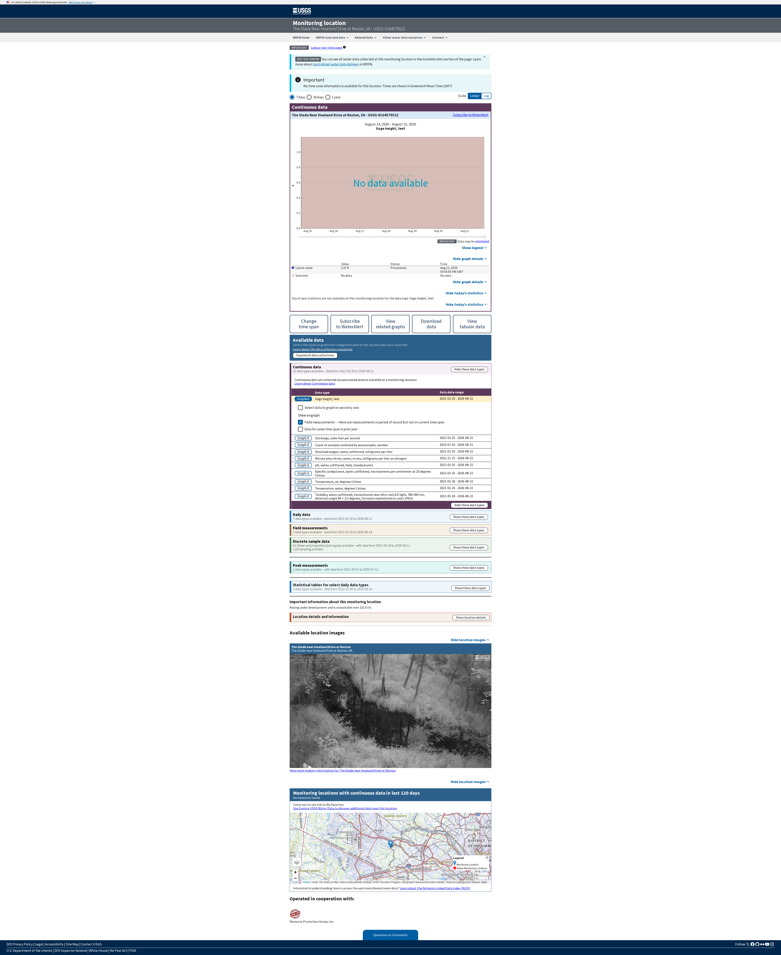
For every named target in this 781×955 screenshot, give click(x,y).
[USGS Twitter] (747, 945)
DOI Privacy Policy (20, 944)
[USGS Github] (757, 945)
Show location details (471, 617)
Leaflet (306, 882)
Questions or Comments (390, 935)
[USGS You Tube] (767, 945)
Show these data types (468, 517)
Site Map (72, 944)
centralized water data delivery (336, 64)
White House (98, 950)
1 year (336, 97)
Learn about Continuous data (315, 383)
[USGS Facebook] (752, 945)
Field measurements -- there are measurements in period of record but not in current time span (374, 422)
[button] (390, 844)
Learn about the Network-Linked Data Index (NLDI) (435, 888)
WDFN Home (301, 37)
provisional (482, 241)
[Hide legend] (487, 858)
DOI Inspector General (71, 950)
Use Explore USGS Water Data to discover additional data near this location (345, 808)
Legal (39, 944)
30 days (318, 97)
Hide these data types (469, 369)
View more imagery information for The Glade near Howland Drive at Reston (343, 770)
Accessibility (54, 944)
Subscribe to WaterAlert (470, 115)
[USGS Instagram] (772, 945)
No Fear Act (118, 950)
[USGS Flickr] (762, 945)
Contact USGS (91, 944)
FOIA (132, 950)
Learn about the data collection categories (322, 349)
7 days (300, 97)
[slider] (484, 236)
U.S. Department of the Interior (29, 950)
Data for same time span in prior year (331, 429)
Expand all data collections (315, 355)
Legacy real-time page (326, 48)
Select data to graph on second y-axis (331, 407)
